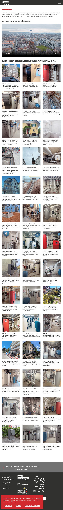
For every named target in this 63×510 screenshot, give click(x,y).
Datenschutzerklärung (9, 502)
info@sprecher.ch (6, 488)
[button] (59, 2)
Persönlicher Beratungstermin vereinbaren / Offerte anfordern (22, 468)
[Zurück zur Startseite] (5, 2)
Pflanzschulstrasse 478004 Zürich (6, 483)
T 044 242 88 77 (5, 487)
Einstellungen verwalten (32, 505)
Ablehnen (18, 505)
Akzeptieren (8, 505)
